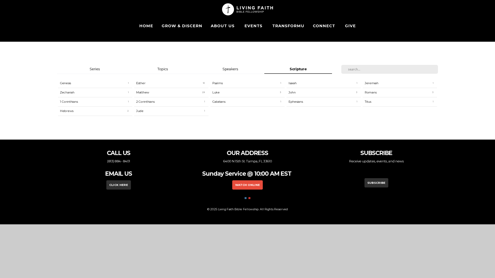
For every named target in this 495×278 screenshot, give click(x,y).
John (292, 92)
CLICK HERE (118, 185)
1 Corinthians (69, 101)
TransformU (288, 26)
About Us (223, 26)
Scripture (298, 69)
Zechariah (67, 92)
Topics (162, 69)
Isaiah (292, 83)
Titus (368, 101)
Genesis (65, 83)
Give (350, 26)
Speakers (230, 69)
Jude (139, 111)
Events (254, 26)
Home (146, 26)
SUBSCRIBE (376, 183)
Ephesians (295, 101)
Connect (324, 26)
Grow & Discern (182, 26)
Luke (216, 92)
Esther (140, 83)
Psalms (217, 83)
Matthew (142, 92)
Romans (370, 92)
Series (95, 69)
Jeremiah (371, 83)
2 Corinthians (145, 101)
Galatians (218, 101)
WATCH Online (247, 185)
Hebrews (66, 111)
